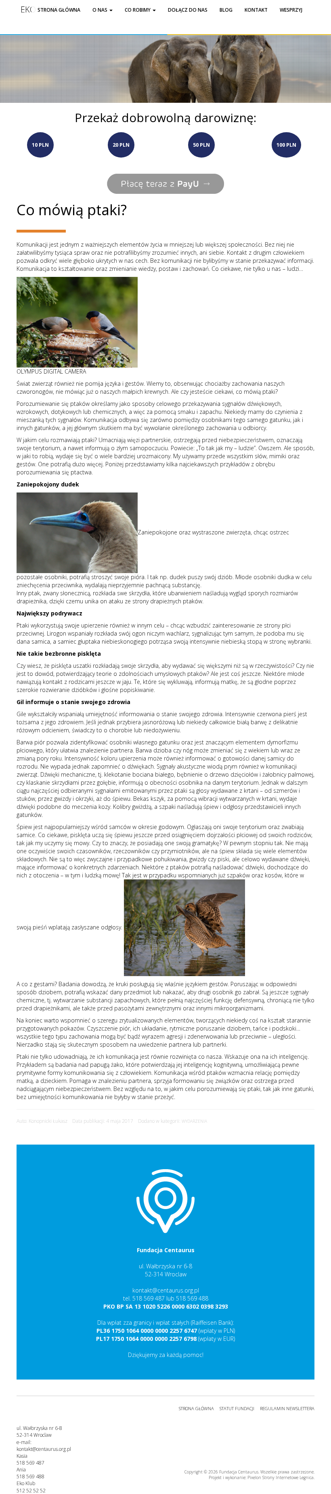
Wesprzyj (291, 9)
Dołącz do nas (187, 9)
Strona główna (59, 9)
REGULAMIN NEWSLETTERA (287, 1408)
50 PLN (201, 144)
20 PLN (121, 144)
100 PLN (286, 144)
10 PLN (40, 144)
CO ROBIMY (138, 9)
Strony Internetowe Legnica (288, 1477)
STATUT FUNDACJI (237, 1408)
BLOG (226, 9)
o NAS (100, 9)
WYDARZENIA (194, 1121)
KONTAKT (256, 9)
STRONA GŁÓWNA (196, 1408)
